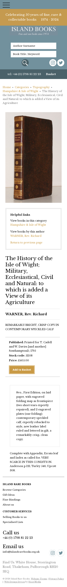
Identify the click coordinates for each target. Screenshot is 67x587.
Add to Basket (22, 369)
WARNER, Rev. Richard (25, 236)
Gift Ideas (9, 494)
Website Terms (39, 579)
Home (7, 87)
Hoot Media (34, 582)
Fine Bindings (11, 499)
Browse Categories (14, 489)
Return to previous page (26, 242)
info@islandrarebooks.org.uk (21, 551)
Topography (41, 87)
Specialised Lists (13, 522)
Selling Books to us (15, 517)
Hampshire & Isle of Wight (20, 91)
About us (8, 504)
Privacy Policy (56, 579)
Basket (51, 74)
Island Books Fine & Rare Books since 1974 (33, 33)
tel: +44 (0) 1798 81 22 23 (24, 74)
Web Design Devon (14, 582)
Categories (22, 87)
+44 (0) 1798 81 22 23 (18, 538)
